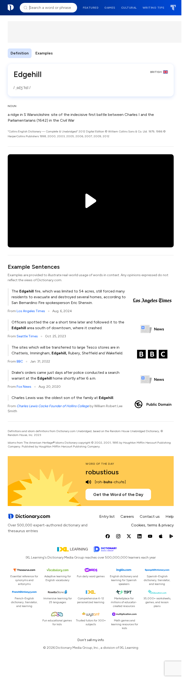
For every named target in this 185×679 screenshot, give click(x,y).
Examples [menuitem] (44, 53)
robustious (102, 472)
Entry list (107, 516)
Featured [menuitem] (91, 7)
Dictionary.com (11, 7)
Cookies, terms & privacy (152, 525)
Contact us (150, 516)
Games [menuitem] (109, 7)
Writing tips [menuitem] (154, 7)
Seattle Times (27, 336)
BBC (20, 361)
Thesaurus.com (173, 8)
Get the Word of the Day (118, 494)
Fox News (24, 387)
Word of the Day (100, 463)
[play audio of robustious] (88, 482)
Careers (127, 516)
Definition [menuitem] (20, 53)
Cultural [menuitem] (129, 7)
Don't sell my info (91, 640)
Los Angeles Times (31, 311)
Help (169, 516)
